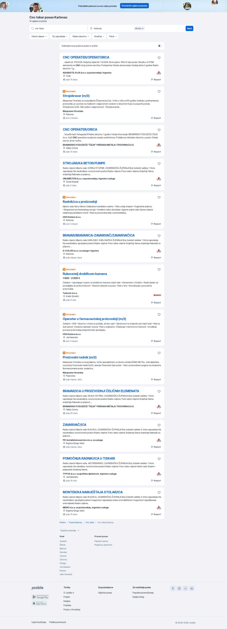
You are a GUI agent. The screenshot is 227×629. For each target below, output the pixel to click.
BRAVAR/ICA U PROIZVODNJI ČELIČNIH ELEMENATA (101, 391)
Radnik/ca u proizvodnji (80, 202)
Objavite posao (105, 592)
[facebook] (173, 588)
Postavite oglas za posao (134, 5)
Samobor (63, 552)
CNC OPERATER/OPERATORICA (86, 57)
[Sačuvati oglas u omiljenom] (159, 58)
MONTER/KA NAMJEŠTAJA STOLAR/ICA (93, 492)
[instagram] (179, 588)
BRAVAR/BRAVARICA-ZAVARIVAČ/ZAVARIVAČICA (99, 235)
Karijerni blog (138, 597)
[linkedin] (191, 588)
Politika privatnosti (57, 622)
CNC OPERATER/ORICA (80, 129)
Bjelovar (63, 548)
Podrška (67, 605)
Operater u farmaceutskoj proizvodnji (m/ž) (94, 319)
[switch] (160, 46)
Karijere (67, 601)
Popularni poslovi (101, 541)
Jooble (192, 622)
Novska (63, 570)
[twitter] (185, 588)
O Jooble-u (69, 592)
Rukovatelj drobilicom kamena (85, 274)
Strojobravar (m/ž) (76, 96)
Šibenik (63, 545)
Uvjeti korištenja (39, 622)
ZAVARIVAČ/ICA (74, 425)
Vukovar (63, 556)
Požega (63, 563)
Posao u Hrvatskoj (72, 609)
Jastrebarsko (65, 567)
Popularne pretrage (68, 530)
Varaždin (63, 541)
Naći (189, 28)
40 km (138, 28)
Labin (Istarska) (66, 574)
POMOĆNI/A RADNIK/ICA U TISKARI (89, 458)
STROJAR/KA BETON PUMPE (84, 163)
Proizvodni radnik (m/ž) (80, 357)
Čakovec (63, 559)
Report (157, 79)
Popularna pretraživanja (143, 592)
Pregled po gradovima (103, 545)
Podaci (67, 597)
